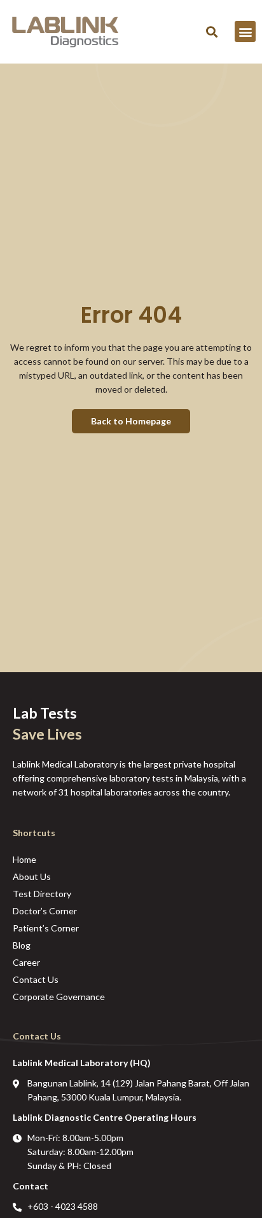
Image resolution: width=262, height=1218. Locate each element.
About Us (32, 876)
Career (26, 962)
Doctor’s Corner (45, 910)
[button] (211, 31)
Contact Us (36, 979)
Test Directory (42, 893)
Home (24, 859)
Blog (22, 945)
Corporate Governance (59, 996)
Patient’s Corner (46, 928)
